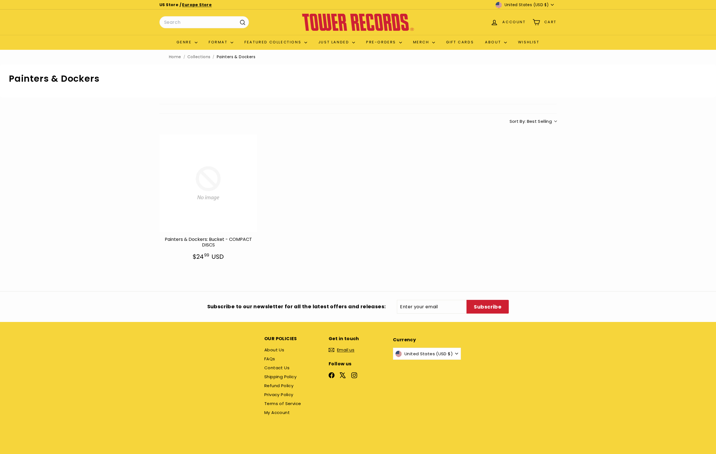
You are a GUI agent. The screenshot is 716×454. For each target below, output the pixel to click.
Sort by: (531, 121)
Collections (198, 57)
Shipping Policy (280, 377)
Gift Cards (460, 42)
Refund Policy (278, 386)
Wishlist (529, 42)
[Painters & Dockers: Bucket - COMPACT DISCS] (208, 183)
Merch (422, 42)
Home (175, 57)
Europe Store (197, 5)
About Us (274, 350)
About (494, 42)
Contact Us (276, 368)
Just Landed (334, 42)
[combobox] (204, 22)
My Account (277, 412)
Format (219, 42)
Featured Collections (273, 42)
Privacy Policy (278, 394)
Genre (184, 42)
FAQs (269, 359)
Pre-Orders (382, 42)
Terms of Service (282, 403)
